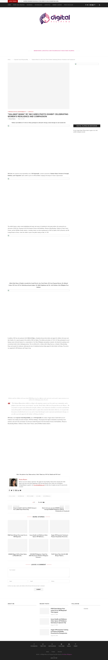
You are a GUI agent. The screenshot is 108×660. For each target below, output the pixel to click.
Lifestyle (47, 4)
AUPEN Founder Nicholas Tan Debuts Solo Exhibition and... (41, 1)
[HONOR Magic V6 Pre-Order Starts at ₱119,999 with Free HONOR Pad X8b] (17, 545)
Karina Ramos (12, 119)
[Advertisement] (54, 37)
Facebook (86, 608)
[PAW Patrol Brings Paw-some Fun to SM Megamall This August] (17, 526)
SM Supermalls (46, 496)
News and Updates (19, 4)
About (47, 651)
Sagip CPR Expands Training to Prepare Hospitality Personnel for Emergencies (59, 631)
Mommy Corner (57, 4)
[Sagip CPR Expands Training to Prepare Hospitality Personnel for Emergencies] (59, 526)
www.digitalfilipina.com (39, 485)
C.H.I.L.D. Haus (12, 496)
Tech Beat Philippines (67, 654)
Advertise (60, 651)
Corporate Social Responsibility (21, 59)
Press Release (68, 4)
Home (9, 4)
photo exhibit (30, 496)
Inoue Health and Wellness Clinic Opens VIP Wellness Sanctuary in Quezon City (59, 620)
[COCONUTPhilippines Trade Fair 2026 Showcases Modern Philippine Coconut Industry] (38, 545)
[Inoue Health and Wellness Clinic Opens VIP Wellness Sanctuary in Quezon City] (38, 526)
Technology (38, 4)
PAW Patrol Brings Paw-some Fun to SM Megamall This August (58, 610)
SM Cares (38, 496)
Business (29, 4)
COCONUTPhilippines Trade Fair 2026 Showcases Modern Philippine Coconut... (38, 555)
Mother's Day (21, 496)
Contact (53, 651)
